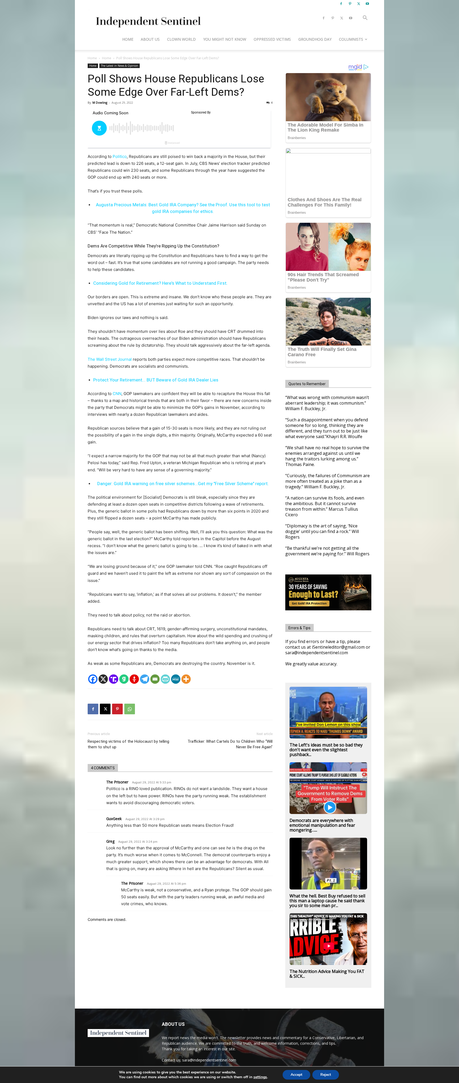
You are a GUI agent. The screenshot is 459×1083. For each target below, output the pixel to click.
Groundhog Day (315, 39)
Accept (296, 1074)
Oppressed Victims (272, 39)
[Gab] (124, 679)
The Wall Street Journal (110, 359)
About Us (150, 39)
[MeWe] (175, 679)
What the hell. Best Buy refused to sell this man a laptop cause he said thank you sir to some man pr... (327, 900)
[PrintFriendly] (165, 679)
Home (127, 39)
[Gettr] (134, 679)
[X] (359, 3)
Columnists (351, 39)
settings (260, 1077)
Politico (120, 156)
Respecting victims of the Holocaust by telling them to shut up (128, 744)
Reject (325, 1074)
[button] (365, 18)
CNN (117, 393)
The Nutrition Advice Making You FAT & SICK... (327, 974)
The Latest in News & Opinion (119, 66)
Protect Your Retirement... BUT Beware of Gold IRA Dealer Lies (155, 380)
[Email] (155, 679)
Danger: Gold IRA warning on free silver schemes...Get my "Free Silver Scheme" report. (183, 483)
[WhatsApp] (129, 709)
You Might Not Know (224, 39)
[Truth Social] (113, 679)
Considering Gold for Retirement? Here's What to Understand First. (160, 283)
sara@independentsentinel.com (209, 1060)
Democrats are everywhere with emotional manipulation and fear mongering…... (322, 825)
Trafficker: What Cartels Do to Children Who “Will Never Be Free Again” (230, 744)
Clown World (181, 39)
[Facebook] (341, 3)
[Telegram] (144, 679)
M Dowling (99, 102)
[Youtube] (367, 3)
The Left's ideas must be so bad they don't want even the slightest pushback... (326, 749)
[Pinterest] (350, 3)
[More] (186, 679)
